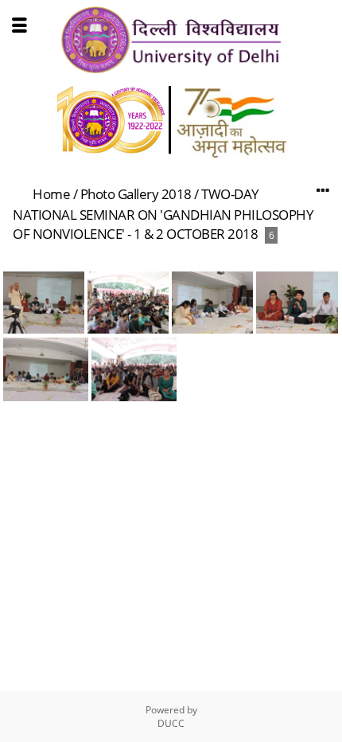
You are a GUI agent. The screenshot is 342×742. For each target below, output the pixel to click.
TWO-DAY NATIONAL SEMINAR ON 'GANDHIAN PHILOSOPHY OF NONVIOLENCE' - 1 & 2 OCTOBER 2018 (163, 214)
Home (51, 194)
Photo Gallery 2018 (136, 194)
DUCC (171, 723)
